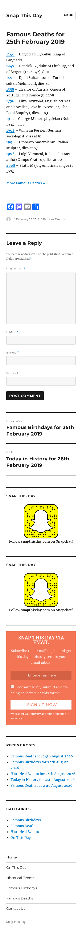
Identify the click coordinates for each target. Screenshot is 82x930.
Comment (15, 269)
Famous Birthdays (26, 820)
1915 (10, 119)
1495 (10, 78)
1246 (10, 54)
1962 (10, 130)
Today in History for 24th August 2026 (43, 780)
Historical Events (25, 832)
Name (12, 332)
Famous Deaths (54, 219)
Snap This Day (24, 15)
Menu (68, 15)
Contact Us (15, 909)
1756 (10, 101)
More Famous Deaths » (25, 183)
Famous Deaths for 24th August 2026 (42, 756)
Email (12, 352)
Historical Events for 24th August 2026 (43, 774)
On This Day (21, 837)
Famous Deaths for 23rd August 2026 (42, 785)
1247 (10, 66)
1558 (10, 89)
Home (11, 857)
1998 (10, 142)
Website (13, 373)
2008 (10, 165)
